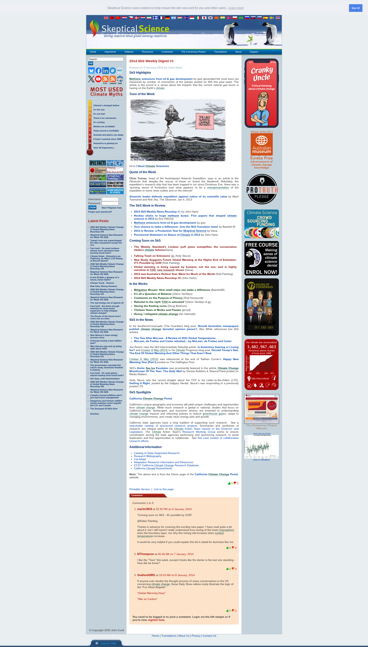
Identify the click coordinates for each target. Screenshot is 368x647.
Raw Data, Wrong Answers (103, 286)
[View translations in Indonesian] (193, 18)
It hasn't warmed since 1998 (107, 139)
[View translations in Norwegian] (230, 18)
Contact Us (209, 635)
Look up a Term (108, 643)
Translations (220, 52)
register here (156, 619)
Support (254, 52)
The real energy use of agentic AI (106, 303)
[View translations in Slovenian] (260, 18)
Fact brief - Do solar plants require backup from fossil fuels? (107, 374)
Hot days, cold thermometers (105, 378)
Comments (167, 52)
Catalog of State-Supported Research (157, 453)
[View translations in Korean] (211, 18)
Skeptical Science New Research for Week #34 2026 (106, 273)
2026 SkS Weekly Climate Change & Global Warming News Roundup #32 (107, 324)
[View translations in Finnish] (156, 18)
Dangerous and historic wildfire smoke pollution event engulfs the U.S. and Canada (106, 403)
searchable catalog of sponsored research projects (163, 425)
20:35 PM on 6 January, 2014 (174, 509)
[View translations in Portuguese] (242, 18)
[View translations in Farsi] (150, 18)
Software (129, 52)
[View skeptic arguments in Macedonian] (217, 18)
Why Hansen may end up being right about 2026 (106, 347)
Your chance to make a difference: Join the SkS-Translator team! (176, 226)
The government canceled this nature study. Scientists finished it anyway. (106, 367)
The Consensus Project (193, 52)
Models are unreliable (104, 126)
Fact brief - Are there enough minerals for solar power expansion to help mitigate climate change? (104, 309)
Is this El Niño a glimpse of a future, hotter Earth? (104, 278)
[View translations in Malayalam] (223, 18)
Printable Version (139, 489)
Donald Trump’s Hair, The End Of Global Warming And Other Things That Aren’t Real (184, 352)
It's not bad (99, 114)
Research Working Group (198, 431)
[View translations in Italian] (199, 18)
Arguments (110, 52)
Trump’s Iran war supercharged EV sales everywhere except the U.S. (106, 242)
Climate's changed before (106, 105)
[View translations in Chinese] (119, 18)
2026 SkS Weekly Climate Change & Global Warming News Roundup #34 (107, 266)
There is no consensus (104, 118)
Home (93, 52)
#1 (157, 211)
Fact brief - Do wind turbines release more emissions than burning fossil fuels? (104, 250)
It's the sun (99, 109)
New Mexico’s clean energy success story (103, 336)
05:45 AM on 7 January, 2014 (176, 554)
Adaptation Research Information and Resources (163, 462)
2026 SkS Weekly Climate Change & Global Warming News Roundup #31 (107, 354)
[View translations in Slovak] (254, 18)
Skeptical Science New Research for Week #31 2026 (106, 361)
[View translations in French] (162, 18)
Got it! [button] (356, 8)
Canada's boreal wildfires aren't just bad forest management (106, 396)
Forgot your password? (100, 212)
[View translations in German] (168, 18)
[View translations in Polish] (236, 18)
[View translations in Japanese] (205, 18)
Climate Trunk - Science (102, 283)
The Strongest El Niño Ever (103, 408)
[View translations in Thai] (278, 18)
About (238, 52)
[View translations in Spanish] (266, 18)
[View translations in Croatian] (125, 18)
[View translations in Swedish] (272, 18)
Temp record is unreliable (106, 131)
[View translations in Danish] (138, 18)
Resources (147, 52)
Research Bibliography (147, 456)
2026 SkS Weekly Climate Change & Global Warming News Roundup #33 (107, 291)
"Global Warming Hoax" (151, 593)
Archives (94, 414)
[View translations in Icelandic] (187, 18)
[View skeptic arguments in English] (107, 18)
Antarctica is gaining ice (105, 143)
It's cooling (99, 122)
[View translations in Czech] (131, 18)
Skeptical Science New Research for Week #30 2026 (106, 391)
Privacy (196, 635)
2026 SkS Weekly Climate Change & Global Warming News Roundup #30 (107, 384)
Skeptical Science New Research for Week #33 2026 (106, 298)
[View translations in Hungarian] (180, 18)
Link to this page (164, 489)
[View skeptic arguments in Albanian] (113, 18)
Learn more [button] (236, 8)
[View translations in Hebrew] (174, 18)
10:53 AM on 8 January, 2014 (177, 575)
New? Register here (112, 208)
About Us (183, 635)
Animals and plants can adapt (108, 135)
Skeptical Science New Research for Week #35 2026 (106, 236)
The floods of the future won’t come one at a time (105, 317)
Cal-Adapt (140, 459)
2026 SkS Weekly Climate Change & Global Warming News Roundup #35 (107, 229)
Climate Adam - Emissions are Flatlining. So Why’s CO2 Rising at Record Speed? (106, 258)
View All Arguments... (104, 148)
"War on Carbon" (147, 599)
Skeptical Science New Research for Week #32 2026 (106, 330)
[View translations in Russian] (248, 18)
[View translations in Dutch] (144, 18)
